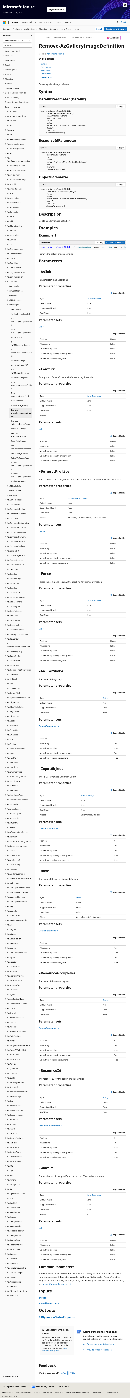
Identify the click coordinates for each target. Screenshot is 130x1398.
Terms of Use (97, 1392)
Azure (48, 37)
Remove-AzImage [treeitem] (18, 428)
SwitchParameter (94, 298)
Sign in (124, 22)
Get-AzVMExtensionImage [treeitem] (20, 343)
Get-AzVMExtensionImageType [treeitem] (21, 352)
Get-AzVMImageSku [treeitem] (19, 377)
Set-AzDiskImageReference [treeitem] (21, 447)
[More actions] (124, 38)
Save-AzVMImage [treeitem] (18, 441)
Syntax (43, 64)
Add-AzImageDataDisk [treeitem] (20, 314)
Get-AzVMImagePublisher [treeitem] (20, 371)
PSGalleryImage (87, 795)
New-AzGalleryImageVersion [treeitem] (21, 394)
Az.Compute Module (55, 54)
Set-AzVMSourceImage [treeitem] (20, 458)
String (105, 698)
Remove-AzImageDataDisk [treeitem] (18, 435)
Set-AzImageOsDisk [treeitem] (19, 453)
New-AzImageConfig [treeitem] (20, 405)
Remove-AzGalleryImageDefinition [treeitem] (21, 413)
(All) (41, 326)
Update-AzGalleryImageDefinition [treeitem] (21, 465)
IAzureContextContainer (78, 498)
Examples (45, 70)
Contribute (47, 1392)
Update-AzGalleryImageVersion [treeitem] (21, 475)
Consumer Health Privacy (76, 1392)
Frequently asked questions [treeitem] (17, 102)
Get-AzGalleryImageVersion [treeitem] (21, 331)
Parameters (46, 74)
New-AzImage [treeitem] (17, 400)
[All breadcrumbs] (41, 38)
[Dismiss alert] (125, 5)
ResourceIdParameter (50, 1125)
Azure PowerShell (61, 37)
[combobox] (17, 41)
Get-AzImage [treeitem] (16, 337)
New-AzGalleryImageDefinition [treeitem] (21, 385)
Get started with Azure (116, 29)
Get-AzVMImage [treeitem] (18, 360)
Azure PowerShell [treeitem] (12, 51)
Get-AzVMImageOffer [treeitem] (20, 365)
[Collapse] (31, 36)
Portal (99, 29)
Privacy (58, 1392)
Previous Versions (23, 1392)
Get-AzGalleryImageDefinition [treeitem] (21, 321)
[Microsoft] (4, 22)
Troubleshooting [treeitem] (12, 97)
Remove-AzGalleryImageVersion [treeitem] (21, 422)
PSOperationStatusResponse (57, 1317)
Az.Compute (77, 37)
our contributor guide (55, 1349)
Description (46, 67)
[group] (82, 247)
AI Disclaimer (7, 1392)
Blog (36, 1392)
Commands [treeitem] (14, 286)
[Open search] (117, 22)
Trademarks (112, 1392)
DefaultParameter (48, 726)
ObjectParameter (47, 828)
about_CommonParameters (56, 1284)
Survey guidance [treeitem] (12, 88)
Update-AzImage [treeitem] (18, 481)
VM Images (89, 37)
